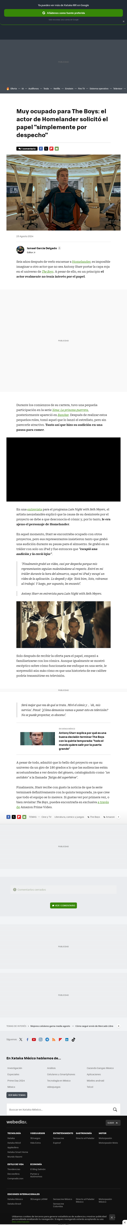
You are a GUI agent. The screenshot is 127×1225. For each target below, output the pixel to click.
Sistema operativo (99, 88)
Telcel (90, 1086)
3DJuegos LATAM (38, 1199)
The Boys (95, 816)
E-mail (57, 149)
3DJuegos (35, 1138)
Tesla (46, 88)
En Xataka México (67, 728)
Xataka (11, 1138)
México (11, 1086)
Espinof (57, 1142)
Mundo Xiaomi (14, 1156)
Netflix (57, 88)
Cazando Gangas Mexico (100, 1068)
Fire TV (81, 88)
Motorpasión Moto (108, 1142)
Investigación (14, 1068)
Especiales (13, 1074)
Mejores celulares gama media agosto (50, 1025)
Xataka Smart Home (17, 1151)
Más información (20, 1221)
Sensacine (58, 1138)
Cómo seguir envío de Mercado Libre (94, 1025)
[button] (43, 248)
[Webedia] (16, 1122)
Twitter (46, 149)
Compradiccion (15, 1178)
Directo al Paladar (85, 1138)
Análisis (51, 1068)
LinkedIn (66, 1039)
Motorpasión (105, 1138)
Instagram (40, 1039)
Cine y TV (46, 816)
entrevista (34, 509)
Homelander (81, 262)
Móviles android (95, 1080)
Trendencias (13, 1169)
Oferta (13, 88)
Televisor (117, 88)
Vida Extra (35, 1142)
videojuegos (54, 1086)
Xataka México (15, 1199)
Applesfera (13, 1147)
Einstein (69, 88)
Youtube (34, 1039)
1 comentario (28, 148)
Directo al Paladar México (85, 1200)
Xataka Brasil (14, 1203)
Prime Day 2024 (16, 1080)
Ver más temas (16, 1095)
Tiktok (73, 1039)
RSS (53, 1039)
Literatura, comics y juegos (69, 816)
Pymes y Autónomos (36, 1175)
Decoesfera (13, 1173)
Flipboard (51, 149)
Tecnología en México (58, 1080)
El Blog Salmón (37, 1169)
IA (23, 88)
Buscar (115, 1109)
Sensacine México (62, 1199)
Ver (65, 905)
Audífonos (33, 88)
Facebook (41, 149)
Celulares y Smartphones (61, 1074)
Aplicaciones (94, 1074)
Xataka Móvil (14, 1142)
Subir (110, 1122)
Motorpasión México (105, 1200)
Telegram (47, 1039)
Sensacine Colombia (58, 1205)
